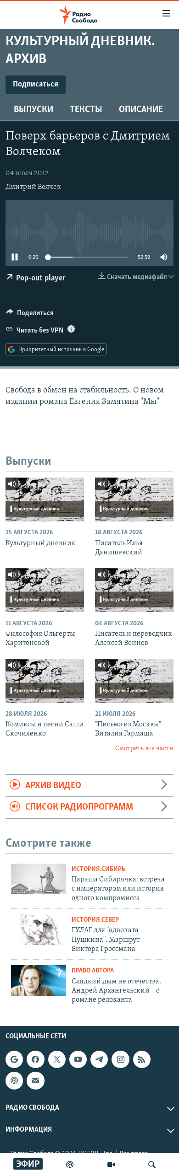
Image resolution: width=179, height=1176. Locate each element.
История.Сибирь (98, 869)
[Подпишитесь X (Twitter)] (57, 1059)
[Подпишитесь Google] (14, 1059)
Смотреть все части (144, 748)
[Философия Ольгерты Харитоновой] (45, 590)
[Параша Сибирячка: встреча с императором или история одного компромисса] (38, 879)
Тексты (86, 109)
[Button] (30, 315)
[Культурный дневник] (45, 499)
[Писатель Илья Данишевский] (134, 499)
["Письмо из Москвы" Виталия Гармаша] (134, 681)
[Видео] (111, 1164)
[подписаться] (35, 1080)
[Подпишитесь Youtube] (78, 1059)
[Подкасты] (14, 1080)
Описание (141, 109)
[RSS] (142, 1059)
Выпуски (33, 109)
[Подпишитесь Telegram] (99, 1059)
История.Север (95, 920)
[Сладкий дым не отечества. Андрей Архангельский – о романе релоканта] (38, 980)
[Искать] (152, 1164)
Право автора (93, 970)
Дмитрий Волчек (33, 187)
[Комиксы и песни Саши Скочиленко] (45, 681)
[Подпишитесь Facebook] (35, 1059)
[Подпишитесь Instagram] (120, 1059)
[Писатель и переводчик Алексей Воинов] (134, 590)
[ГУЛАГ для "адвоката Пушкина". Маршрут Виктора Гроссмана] (38, 929)
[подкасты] (70, 1164)
